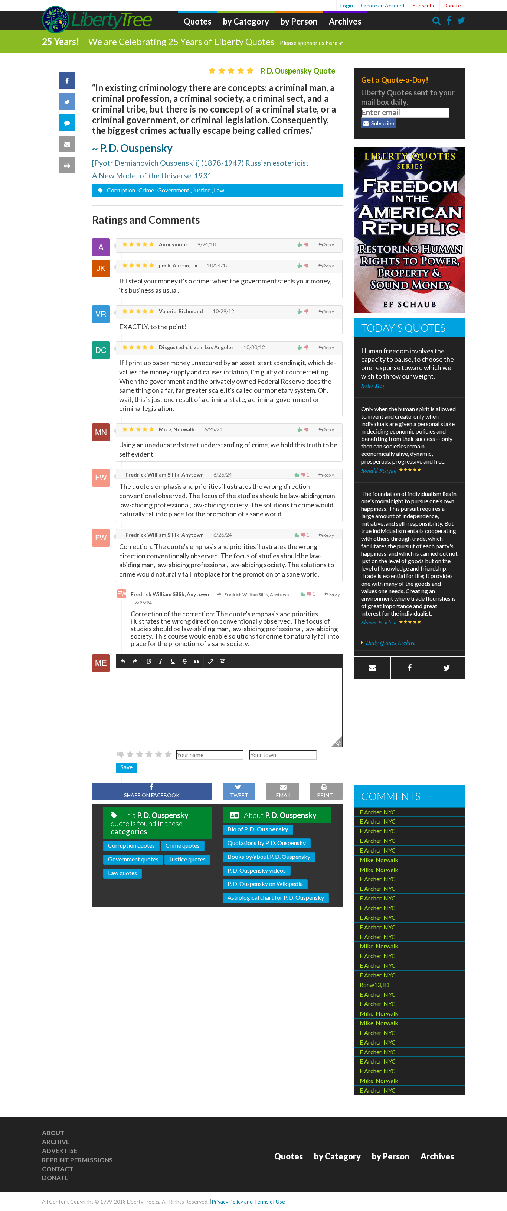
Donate (452, 5)
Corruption (120, 190)
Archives (345, 21)
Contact (57, 1169)
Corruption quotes (131, 845)
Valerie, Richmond (180, 311)
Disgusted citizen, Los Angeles (196, 347)
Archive (56, 1142)
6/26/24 (222, 474)
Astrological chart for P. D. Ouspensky (276, 897)
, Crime (145, 190)
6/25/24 (213, 429)
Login (346, 5)
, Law (218, 190)
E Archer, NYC (378, 811)
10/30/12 (253, 347)
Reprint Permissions (77, 1160)
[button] (123, 661)
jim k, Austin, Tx (177, 265)
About (53, 1133)
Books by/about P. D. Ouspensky (269, 856)
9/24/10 (206, 244)
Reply (328, 244)
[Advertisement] (409, 732)
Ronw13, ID (374, 984)
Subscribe (424, 5)
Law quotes (122, 872)
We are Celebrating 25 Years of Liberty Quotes (213, 41)
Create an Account (383, 5)
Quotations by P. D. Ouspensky (267, 842)
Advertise (60, 1151)
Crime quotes (183, 845)
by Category (246, 21)
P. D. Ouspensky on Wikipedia (265, 883)
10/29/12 (223, 311)
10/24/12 (217, 265)
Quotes (198, 21)
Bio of (258, 828)
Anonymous (173, 244)
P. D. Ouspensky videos (257, 870)
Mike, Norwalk (176, 429)
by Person (299, 21)
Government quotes (133, 859)
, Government (172, 190)
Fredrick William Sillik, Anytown (164, 474)
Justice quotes (187, 859)
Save (127, 766)
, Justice (200, 190)
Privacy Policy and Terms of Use (248, 1201)
